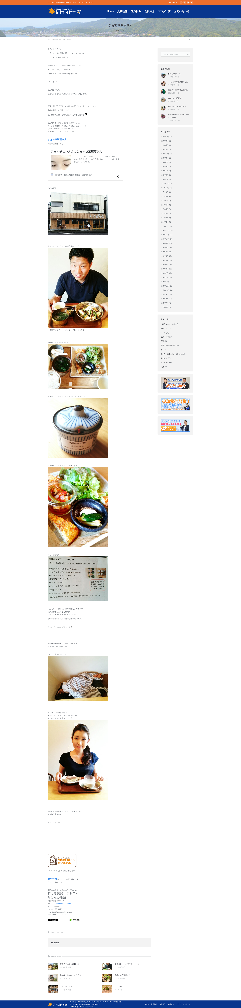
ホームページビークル (87, 1007)
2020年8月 (164, 141)
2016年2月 (164, 273)
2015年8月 (164, 299)
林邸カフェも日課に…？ (69, 964)
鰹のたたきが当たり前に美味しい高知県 (178, 116)
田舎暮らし (165, 362)
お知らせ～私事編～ (175, 98)
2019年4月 (164, 149)
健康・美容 (165, 337)
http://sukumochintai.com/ (60, 903)
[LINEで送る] (74, 920)
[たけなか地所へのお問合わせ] (175, 425)
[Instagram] (184, 2)
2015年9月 (164, 294)
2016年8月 (164, 248)
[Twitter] (188, 2)
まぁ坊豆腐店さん (57, 139)
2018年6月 (164, 166)
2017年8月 (164, 196)
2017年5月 (164, 209)
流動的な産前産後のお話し (178, 90)
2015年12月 (165, 282)
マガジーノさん (66, 986)
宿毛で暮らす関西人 (168, 345)
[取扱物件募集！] (175, 404)
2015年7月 (164, 303)
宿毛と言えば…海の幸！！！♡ (127, 964)
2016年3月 (164, 269)
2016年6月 (164, 256)
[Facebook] (181, 2)
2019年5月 (164, 145)
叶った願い (119, 986)
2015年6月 (164, 307)
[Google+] (191, 2)
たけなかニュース (167, 324)
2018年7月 (164, 162)
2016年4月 (164, 265)
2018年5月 (164, 171)
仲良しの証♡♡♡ (174, 74)
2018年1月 (164, 179)
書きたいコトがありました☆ (171, 354)
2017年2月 (164, 222)
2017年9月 (164, 192)
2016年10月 (165, 239)
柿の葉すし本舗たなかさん (70, 975)
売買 (162, 341)
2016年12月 (165, 230)
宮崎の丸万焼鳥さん (123, 975)
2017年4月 (164, 213)
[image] (78, 234)
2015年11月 (165, 286)
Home (117, 30)
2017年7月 (164, 201)
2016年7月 (164, 252)
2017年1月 (164, 226)
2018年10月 (165, 154)
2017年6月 (164, 205)
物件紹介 (164, 358)
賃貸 (162, 367)
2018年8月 (164, 158)
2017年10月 (165, 188)
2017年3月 (164, 218)
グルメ (124, 30)
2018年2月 (164, 175)
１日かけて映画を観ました (178, 82)
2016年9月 (164, 243)
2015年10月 (165, 290)
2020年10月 (165, 137)
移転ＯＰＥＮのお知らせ (177, 106)
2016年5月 (164, 260)
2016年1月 (164, 277)
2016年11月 (165, 235)
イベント (164, 328)
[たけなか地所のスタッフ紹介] (175, 383)
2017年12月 (165, 184)
